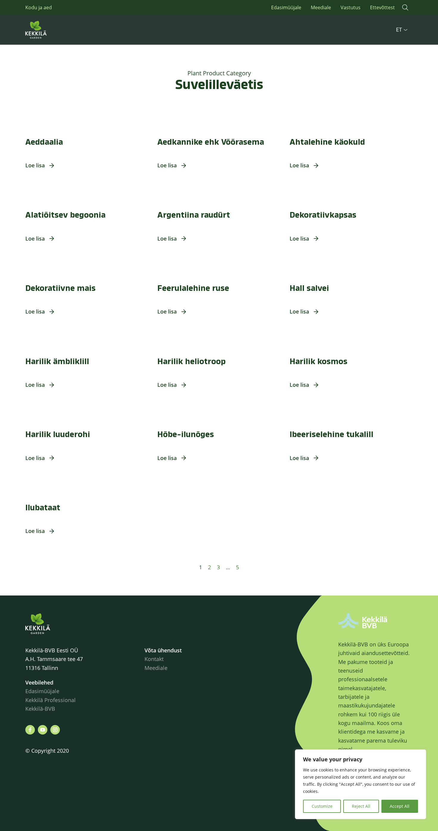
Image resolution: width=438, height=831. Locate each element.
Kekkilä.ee (49, 30)
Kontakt (154, 658)
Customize (322, 806)
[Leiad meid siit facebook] (30, 730)
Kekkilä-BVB (40, 708)
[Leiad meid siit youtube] (42, 730)
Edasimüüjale (286, 7)
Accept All (399, 806)
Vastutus (351, 7)
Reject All (361, 806)
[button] (405, 7)
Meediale (321, 7)
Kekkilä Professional (51, 700)
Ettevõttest (382, 7)
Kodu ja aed (38, 7)
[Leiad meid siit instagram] (55, 730)
